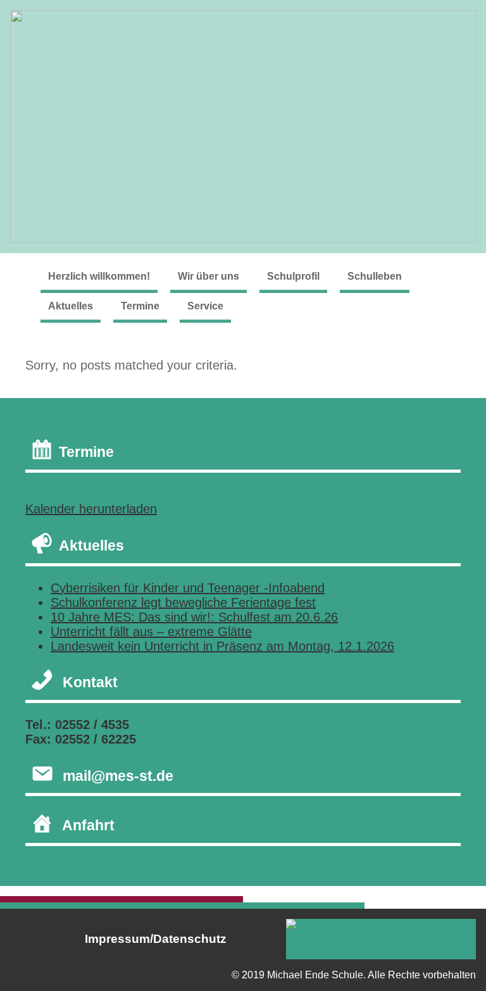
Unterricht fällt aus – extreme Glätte (151, 632)
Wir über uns (208, 276)
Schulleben (374, 276)
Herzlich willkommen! (99, 276)
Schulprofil (293, 276)
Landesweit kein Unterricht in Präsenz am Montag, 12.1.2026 (222, 646)
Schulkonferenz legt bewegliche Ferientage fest (183, 602)
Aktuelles (70, 306)
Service (205, 306)
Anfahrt (88, 825)
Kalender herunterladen (91, 509)
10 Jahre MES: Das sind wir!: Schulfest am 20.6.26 (194, 617)
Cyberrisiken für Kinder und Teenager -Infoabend (188, 588)
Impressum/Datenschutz (156, 938)
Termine (140, 306)
